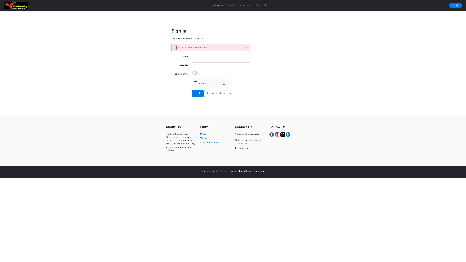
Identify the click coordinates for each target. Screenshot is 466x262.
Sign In (455, 5)
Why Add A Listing (209, 142)
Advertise (218, 5)
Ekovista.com (221, 171)
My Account (245, 5)
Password (183, 64)
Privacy (203, 133)
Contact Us (261, 5)
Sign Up (231, 5)
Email (185, 56)
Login (197, 93)
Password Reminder (219, 93)
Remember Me (181, 73)
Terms (203, 138)
